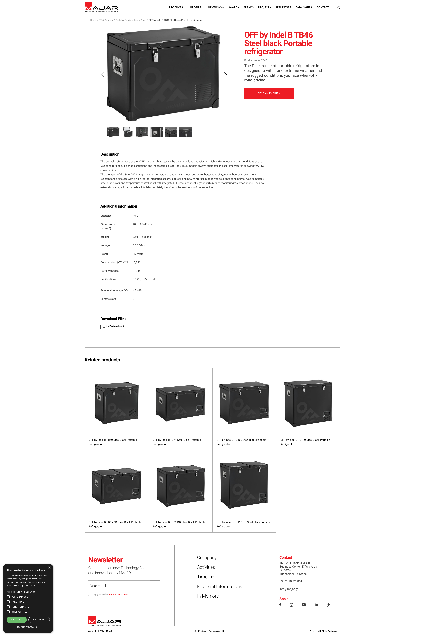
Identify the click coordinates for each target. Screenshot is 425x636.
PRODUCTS (176, 7)
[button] (28, 627)
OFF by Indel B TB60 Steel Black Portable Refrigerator (113, 442)
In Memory (208, 596)
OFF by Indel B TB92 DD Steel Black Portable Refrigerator (179, 524)
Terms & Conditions (118, 594)
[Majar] (101, 7)
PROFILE (195, 7)
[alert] (28, 598)
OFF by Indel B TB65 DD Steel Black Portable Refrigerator (115, 524)
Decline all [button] (39, 619)
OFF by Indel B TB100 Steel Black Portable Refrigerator (241, 442)
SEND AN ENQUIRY (269, 93)
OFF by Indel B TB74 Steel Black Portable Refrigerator (177, 442)
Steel (143, 20)
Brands (248, 7)
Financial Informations (219, 586)
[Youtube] (304, 604)
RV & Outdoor (106, 20)
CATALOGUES (304, 7)
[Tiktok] (328, 604)
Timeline (205, 577)
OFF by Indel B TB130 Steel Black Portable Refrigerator (305, 442)
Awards (233, 7)
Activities (206, 567)
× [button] (49, 567)
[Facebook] (280, 604)
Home (93, 20)
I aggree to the (110, 594)
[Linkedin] (316, 604)
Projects (264, 7)
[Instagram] (291, 604)
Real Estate (283, 7)
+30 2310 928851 (290, 581)
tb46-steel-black (114, 326)
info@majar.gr (288, 589)
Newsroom (216, 7)
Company (207, 557)
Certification (200, 631)
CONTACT (323, 7)
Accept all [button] (16, 619)
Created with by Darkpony (323, 631)
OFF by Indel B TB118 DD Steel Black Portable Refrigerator (243, 524)
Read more (29, 585)
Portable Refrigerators (127, 20)
